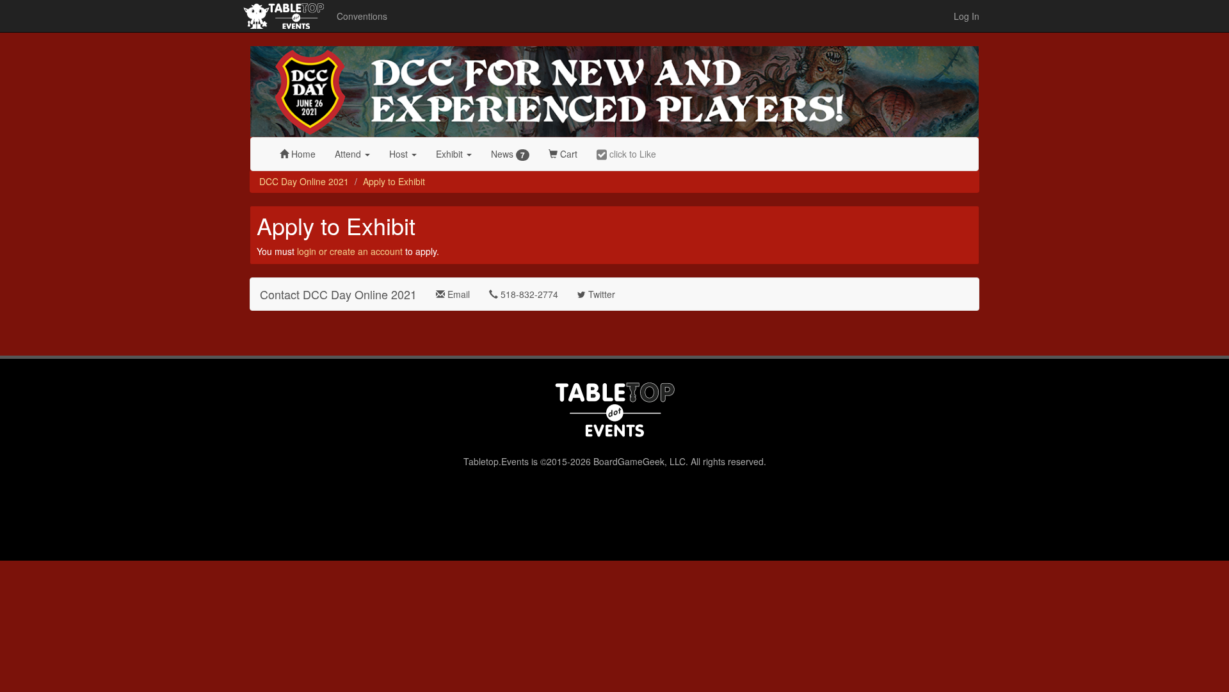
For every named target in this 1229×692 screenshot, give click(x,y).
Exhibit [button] (450, 153)
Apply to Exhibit (394, 181)
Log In (966, 16)
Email (457, 294)
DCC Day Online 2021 (304, 181)
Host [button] (399, 153)
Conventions (362, 16)
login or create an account (350, 251)
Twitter (600, 294)
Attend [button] (349, 153)
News (508, 154)
